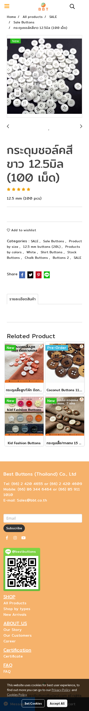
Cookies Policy (17, 694)
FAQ (7, 671)
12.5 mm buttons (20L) (42, 246)
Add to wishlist (23, 230)
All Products (14, 603)
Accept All (57, 703)
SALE (35, 241)
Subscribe (14, 528)
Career (9, 641)
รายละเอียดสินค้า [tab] (22, 299)
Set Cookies (33, 703)
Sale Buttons (54, 241)
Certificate (13, 656)
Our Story (12, 630)
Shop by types (16, 609)
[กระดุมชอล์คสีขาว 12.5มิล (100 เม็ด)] (44, 76)
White (31, 252)
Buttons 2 (61, 257)
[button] (70, 6)
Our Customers (17, 635)
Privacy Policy (61, 690)
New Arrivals (14, 614)
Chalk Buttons (37, 257)
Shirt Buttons (52, 252)
